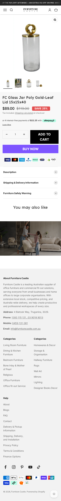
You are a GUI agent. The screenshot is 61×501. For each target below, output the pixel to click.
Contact (7, 421)
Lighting (38, 382)
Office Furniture (11, 380)
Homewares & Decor (44, 345)
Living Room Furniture (14, 345)
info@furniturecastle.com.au (26, 328)
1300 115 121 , (20, 317)
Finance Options (11, 456)
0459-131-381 (20, 323)
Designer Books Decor (45, 388)
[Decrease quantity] (7, 134)
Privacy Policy (10, 445)
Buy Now (31, 149)
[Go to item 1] (7, 84)
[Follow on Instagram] (14, 467)
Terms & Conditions (13, 450)
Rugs (36, 365)
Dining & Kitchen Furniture (12, 352)
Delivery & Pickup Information (12, 428)
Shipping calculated (24, 113)
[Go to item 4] (39, 84)
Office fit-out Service (14, 386)
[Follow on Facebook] (5, 467)
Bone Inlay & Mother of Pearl (14, 367)
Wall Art (38, 371)
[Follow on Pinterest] (22, 467)
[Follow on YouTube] (30, 467)
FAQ (5, 415)
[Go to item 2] (18, 84)
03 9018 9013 (35, 317)
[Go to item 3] (28, 84)
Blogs (6, 410)
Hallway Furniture (43, 360)
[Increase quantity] (24, 134)
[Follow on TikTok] (38, 467)
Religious (8, 374)
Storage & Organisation (40, 352)
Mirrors (37, 376)
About (6, 404)
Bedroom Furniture (13, 360)
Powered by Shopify (36, 491)
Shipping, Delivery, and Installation (13, 438)
